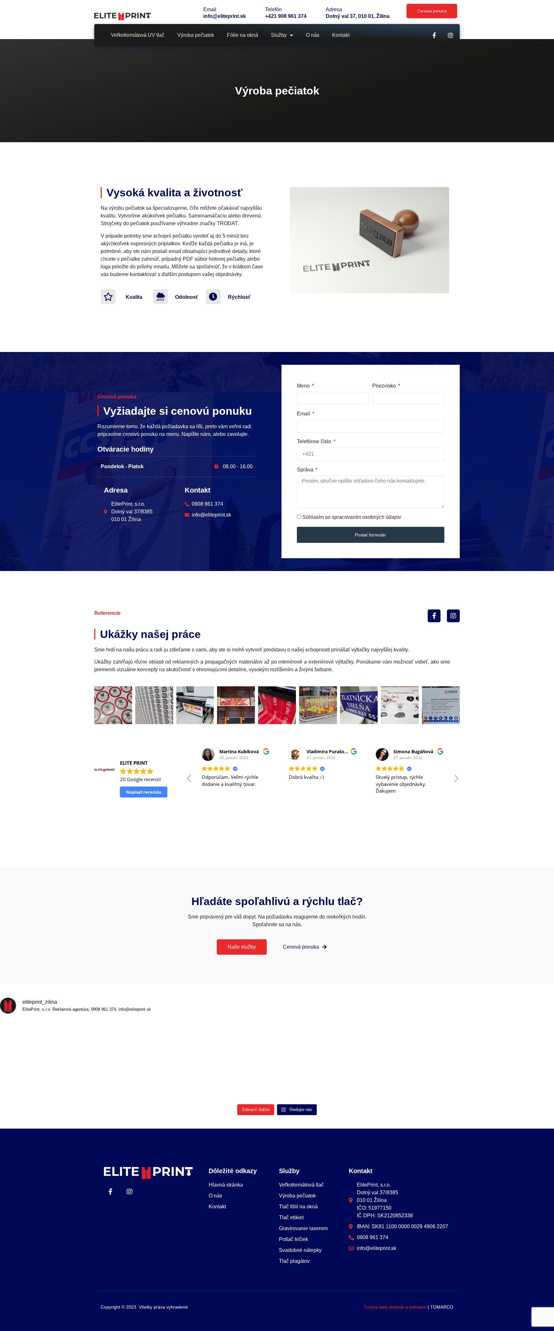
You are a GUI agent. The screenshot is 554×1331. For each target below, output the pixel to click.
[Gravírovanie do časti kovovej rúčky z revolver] (381, 1039)
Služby (279, 35)
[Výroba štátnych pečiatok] (172, 1080)
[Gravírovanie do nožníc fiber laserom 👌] (103, 1039)
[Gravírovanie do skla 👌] (451, 1080)
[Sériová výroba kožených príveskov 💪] (312, 1039)
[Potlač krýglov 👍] (242, 1080)
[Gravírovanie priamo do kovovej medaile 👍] (242, 1039)
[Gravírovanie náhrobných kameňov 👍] (33, 1039)
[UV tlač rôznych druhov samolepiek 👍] (521, 1080)
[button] (456, 780)
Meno (304, 385)
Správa (306, 469)
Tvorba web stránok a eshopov (395, 1307)
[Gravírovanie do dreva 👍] (451, 1039)
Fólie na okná (242, 35)
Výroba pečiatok (195, 35)
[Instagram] (450, 35)
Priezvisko (384, 385)
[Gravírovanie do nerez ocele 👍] (381, 1080)
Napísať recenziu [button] (144, 792)
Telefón (273, 9)
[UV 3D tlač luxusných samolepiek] (103, 1080)
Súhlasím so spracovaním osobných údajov (351, 517)
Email (304, 413)
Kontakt (340, 35)
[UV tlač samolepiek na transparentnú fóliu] (33, 1080)
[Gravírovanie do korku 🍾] (172, 1039)
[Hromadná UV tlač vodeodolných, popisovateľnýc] (312, 1080)
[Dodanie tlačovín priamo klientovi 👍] (521, 1039)
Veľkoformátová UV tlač (137, 35)
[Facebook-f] (434, 35)
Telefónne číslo (314, 441)
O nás (312, 35)
